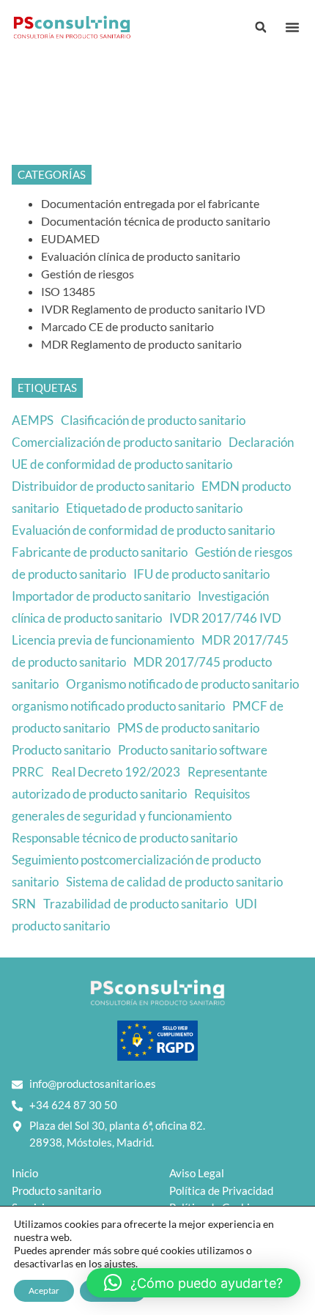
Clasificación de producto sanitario (153, 420)
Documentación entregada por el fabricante (150, 203)
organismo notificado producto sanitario (118, 706)
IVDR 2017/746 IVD (225, 618)
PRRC (28, 771)
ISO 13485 (68, 291)
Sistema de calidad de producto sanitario (174, 881)
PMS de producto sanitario (188, 728)
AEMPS (32, 420)
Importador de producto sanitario (101, 596)
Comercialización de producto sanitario (116, 442)
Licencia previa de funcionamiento (103, 640)
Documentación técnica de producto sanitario (155, 221)
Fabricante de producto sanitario (100, 552)
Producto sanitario (61, 749)
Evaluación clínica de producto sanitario (140, 256)
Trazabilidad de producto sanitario (135, 903)
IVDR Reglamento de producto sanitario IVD (153, 309)
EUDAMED (70, 238)
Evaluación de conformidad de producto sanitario (143, 530)
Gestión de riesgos (87, 274)
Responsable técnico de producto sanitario (124, 837)
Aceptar (44, 1290)
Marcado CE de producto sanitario (127, 326)
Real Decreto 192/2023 (115, 771)
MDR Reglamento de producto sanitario (141, 344)
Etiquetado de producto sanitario (154, 508)
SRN (24, 903)
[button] (292, 27)
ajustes (120, 1263)
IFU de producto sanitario (201, 574)
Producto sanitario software (192, 749)
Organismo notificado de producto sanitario (182, 684)
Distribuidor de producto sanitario (103, 486)
